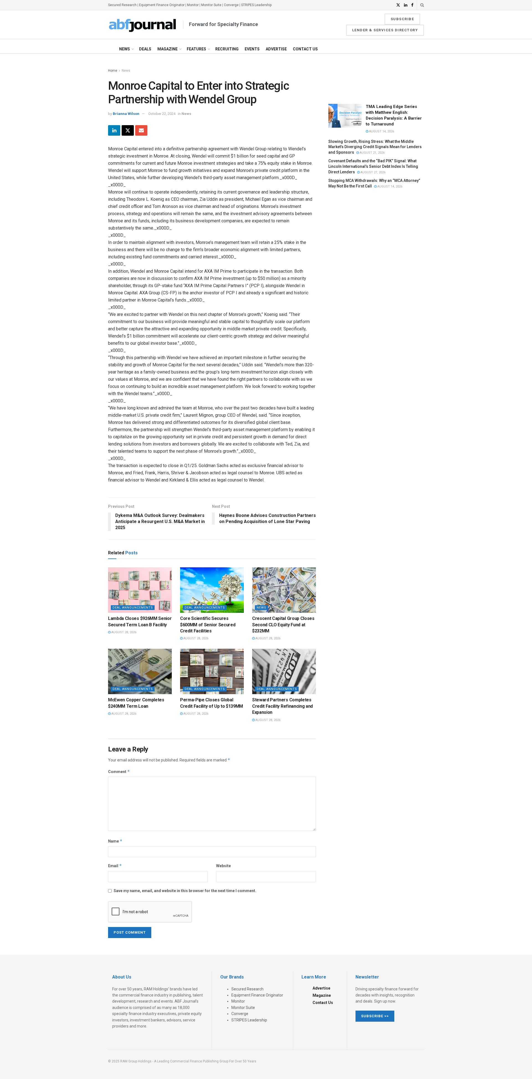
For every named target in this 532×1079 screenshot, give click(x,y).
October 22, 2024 (161, 114)
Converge (231, 5)
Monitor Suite (211, 5)
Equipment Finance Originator (162, 5)
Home (112, 71)
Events (252, 49)
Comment (119, 771)
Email (115, 865)
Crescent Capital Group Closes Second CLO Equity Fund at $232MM (283, 625)
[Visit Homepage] (142, 24)
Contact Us (305, 49)
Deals (145, 49)
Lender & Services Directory (385, 30)
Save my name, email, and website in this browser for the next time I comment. (185, 891)
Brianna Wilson (126, 114)
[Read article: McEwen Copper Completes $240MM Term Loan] (140, 671)
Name (115, 841)
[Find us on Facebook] (412, 5)
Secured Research (122, 5)
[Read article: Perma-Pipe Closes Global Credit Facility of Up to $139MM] (212, 671)
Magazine (167, 49)
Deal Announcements (132, 607)
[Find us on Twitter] (398, 5)
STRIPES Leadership (256, 5)
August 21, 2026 (372, 152)
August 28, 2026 (123, 632)
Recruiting (227, 49)
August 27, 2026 (372, 172)
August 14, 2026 (381, 131)
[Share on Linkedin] (114, 130)
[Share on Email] (141, 130)
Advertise (276, 49)
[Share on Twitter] (128, 130)
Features (196, 49)
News (124, 49)
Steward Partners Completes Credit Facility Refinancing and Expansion (282, 706)
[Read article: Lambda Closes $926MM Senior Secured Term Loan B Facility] (140, 590)
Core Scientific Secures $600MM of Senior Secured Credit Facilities (207, 625)
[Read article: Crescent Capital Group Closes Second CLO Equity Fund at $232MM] (284, 590)
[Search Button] (422, 5)
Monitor (193, 5)
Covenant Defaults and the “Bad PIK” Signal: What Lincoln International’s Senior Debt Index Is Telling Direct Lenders (373, 166)
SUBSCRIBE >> (375, 1016)
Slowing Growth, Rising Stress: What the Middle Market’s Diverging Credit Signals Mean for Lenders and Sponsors (375, 146)
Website (223, 866)
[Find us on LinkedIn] (405, 5)
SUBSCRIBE (402, 19)
